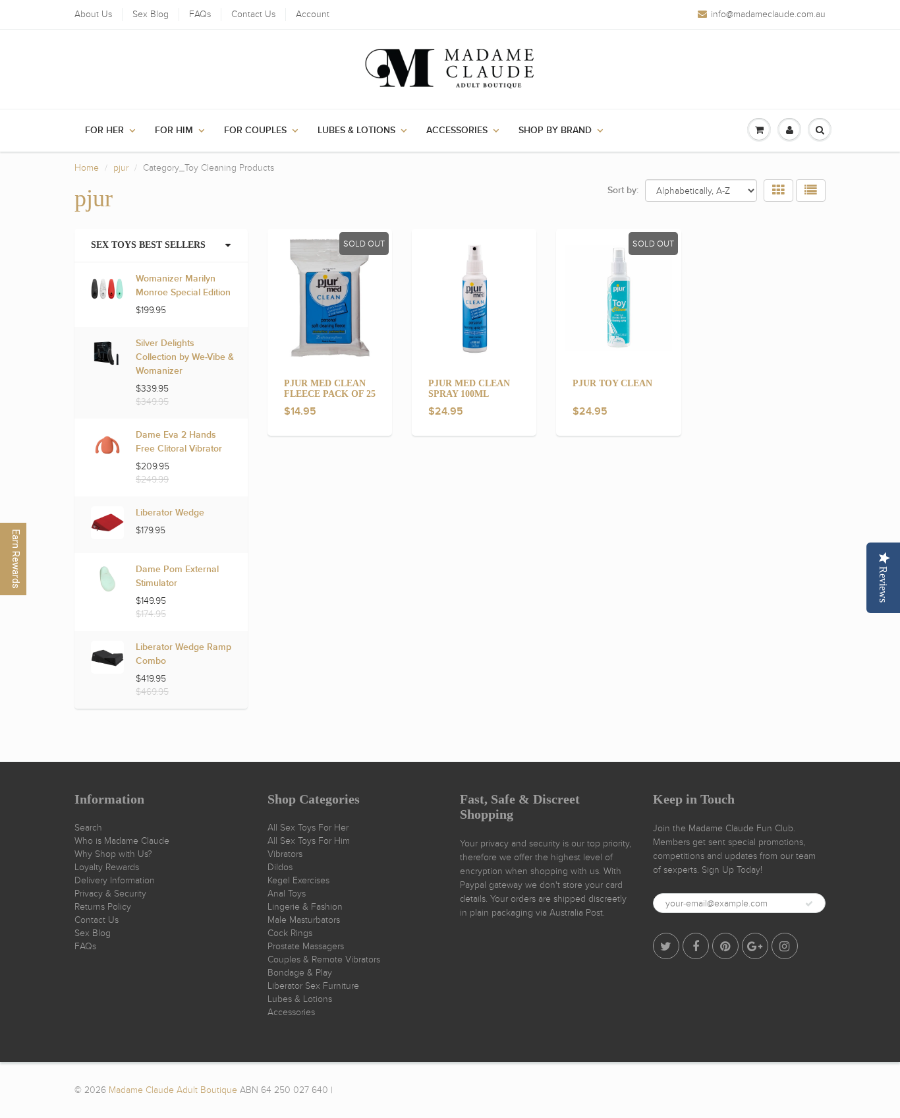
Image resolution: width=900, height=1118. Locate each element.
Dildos (280, 867)
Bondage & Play (299, 972)
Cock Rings (289, 933)
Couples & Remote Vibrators (323, 959)
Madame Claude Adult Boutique (173, 1090)
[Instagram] (785, 946)
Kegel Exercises (298, 880)
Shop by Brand (555, 130)
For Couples (255, 130)
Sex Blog (150, 14)
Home (86, 167)
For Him (174, 130)
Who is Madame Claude (121, 840)
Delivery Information (114, 880)
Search (88, 827)
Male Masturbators (303, 920)
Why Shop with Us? (113, 854)
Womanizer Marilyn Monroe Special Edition (183, 285)
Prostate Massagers (305, 946)
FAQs (200, 14)
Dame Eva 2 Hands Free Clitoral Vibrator (179, 442)
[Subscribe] (809, 903)
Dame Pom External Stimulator (177, 576)
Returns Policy (102, 906)
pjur (120, 167)
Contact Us (253, 14)
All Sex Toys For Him (308, 840)
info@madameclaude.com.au (768, 14)
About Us (93, 14)
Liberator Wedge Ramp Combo (183, 654)
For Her (104, 130)
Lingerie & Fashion (305, 906)
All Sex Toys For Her (308, 827)
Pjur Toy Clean (612, 383)
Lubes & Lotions (356, 130)
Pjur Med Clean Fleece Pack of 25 (330, 388)
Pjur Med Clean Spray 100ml (469, 388)
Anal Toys (286, 893)
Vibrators (284, 854)
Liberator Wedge (170, 512)
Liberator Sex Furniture (313, 985)
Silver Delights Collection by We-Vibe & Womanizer (185, 357)
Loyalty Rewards (106, 867)
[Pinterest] (725, 946)
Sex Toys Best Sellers (148, 245)
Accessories (457, 130)
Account (312, 14)
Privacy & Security (110, 893)
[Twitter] (666, 946)
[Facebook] (696, 946)
